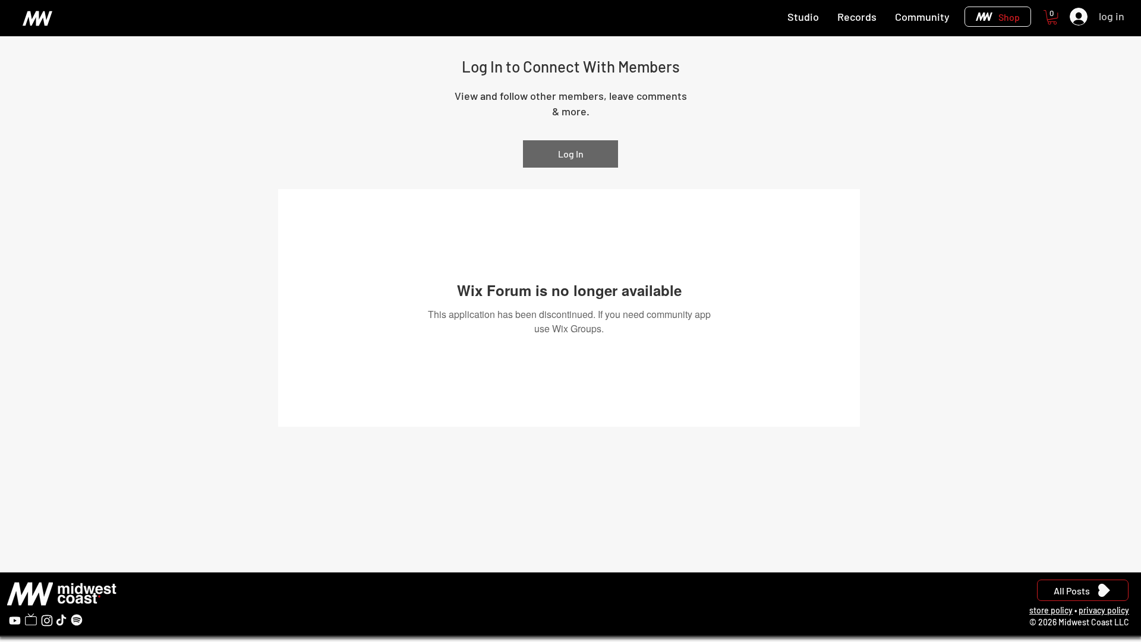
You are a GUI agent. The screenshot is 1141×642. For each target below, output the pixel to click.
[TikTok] (61, 620)
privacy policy (1104, 610)
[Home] (37, 18)
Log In (571, 153)
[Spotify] (76, 620)
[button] (1052, 17)
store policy (1051, 610)
